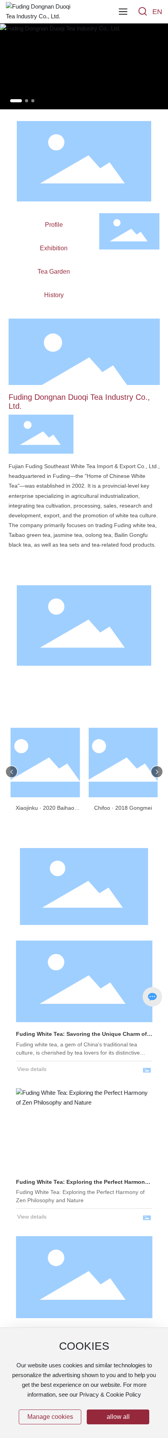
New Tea (134, 714)
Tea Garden (54, 271)
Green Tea (134, 681)
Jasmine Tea (33, 697)
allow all (118, 1416)
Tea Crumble (83, 714)
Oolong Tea (83, 697)
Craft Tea (134, 697)
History (54, 295)
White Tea (34, 681)
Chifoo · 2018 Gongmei (123, 808)
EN (157, 12)
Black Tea (84, 681)
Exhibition (54, 248)
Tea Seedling (33, 714)
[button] (16, 100)
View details (31, 1069)
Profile (54, 224)
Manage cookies (50, 1416)
